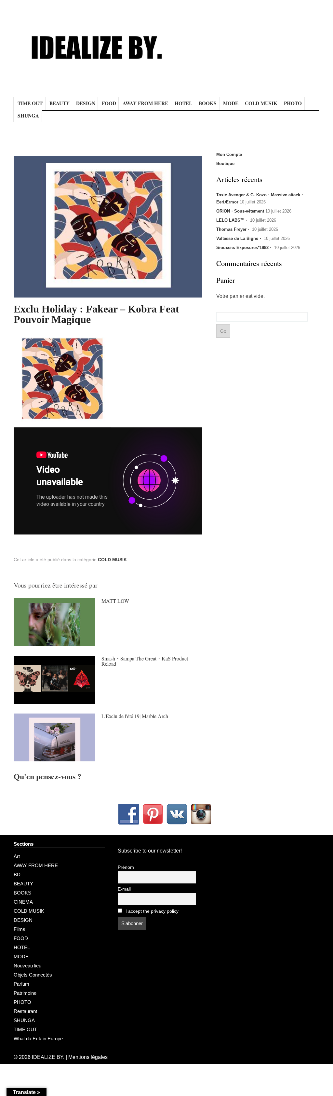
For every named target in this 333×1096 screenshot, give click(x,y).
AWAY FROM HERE (145, 103)
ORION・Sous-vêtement (240, 211)
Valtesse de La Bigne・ (239, 238)
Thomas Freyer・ (233, 229)
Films (19, 929)
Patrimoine (25, 993)
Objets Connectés (33, 975)
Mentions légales (88, 1057)
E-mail (124, 889)
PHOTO (293, 103)
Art (17, 856)
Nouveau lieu (27, 965)
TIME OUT (30, 103)
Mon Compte (229, 154)
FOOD (109, 103)
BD (17, 874)
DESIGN (85, 103)
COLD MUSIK (261, 103)
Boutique (225, 163)
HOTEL (183, 103)
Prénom (126, 867)
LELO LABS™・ (232, 220)
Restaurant (25, 1011)
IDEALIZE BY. (48, 1057)
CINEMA (23, 902)
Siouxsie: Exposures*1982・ (244, 247)
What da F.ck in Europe (38, 1038)
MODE (230, 103)
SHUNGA (28, 115)
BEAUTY (59, 103)
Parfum (21, 984)
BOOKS (208, 103)
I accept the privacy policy (151, 911)
